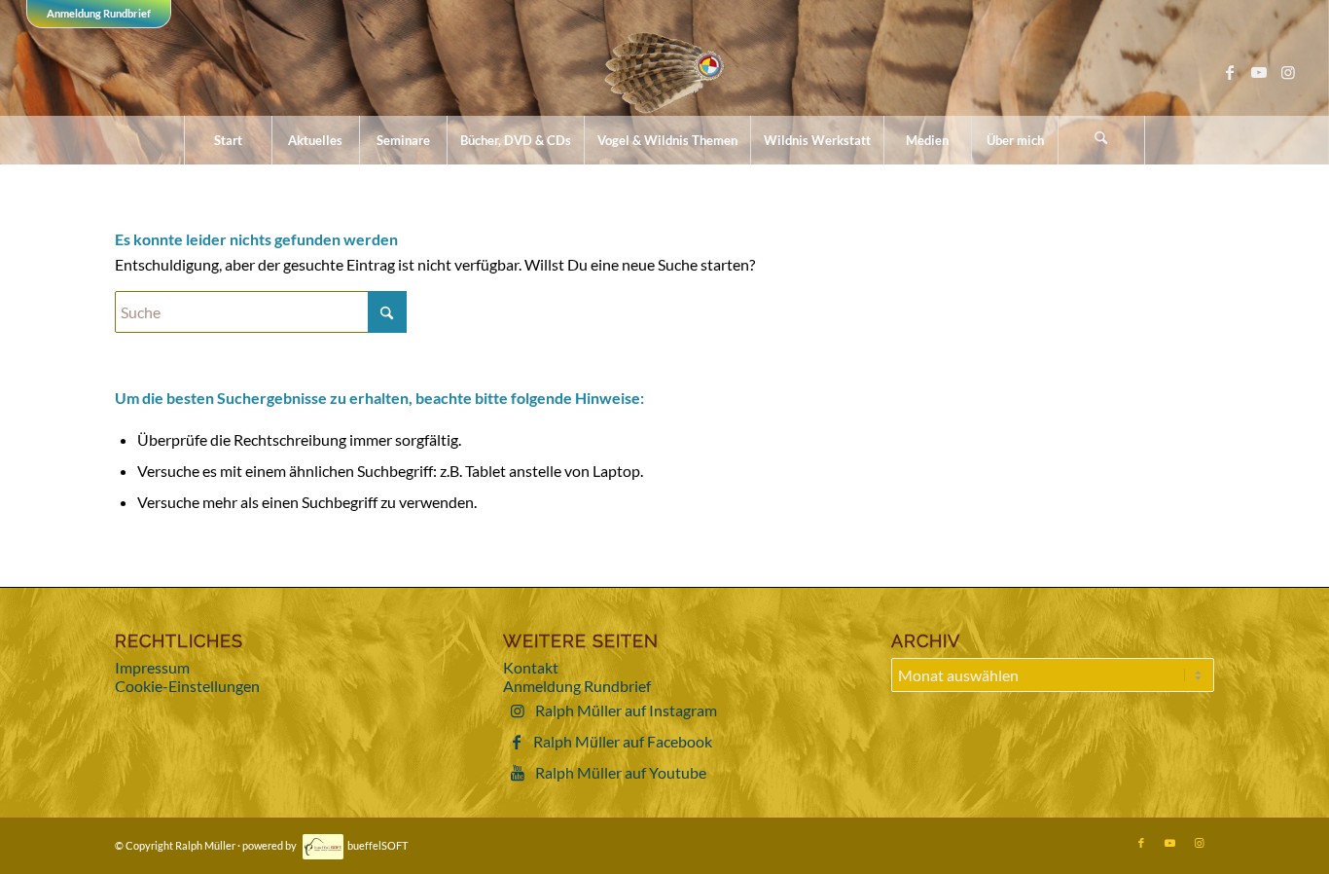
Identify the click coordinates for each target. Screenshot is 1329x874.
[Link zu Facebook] (1229, 72)
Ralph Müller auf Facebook (622, 741)
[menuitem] (227, 140)
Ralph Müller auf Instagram (626, 710)
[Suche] (1101, 140)
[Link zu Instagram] (1288, 72)
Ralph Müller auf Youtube (620, 772)
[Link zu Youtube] (1259, 72)
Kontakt (530, 667)
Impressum (152, 667)
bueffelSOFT (377, 845)
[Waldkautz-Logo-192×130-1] (665, 72)
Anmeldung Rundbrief (99, 13)
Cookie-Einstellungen (187, 685)
